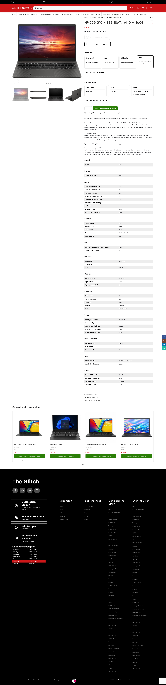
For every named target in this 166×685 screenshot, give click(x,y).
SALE (61, 513)
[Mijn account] (147, 8)
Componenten (112, 519)
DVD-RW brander (113, 546)
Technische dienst (89, 506)
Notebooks (93, 17)
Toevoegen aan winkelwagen (105, 108)
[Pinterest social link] (94, 400)
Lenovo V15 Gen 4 (56, 445)
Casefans (111, 559)
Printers (110, 592)
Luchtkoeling (112, 552)
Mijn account (64, 519)
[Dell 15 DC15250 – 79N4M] (136, 427)
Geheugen (111, 562)
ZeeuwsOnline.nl (133, 680)
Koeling (110, 549)
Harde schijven (112, 539)
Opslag (110, 536)
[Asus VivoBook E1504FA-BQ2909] (100, 427)
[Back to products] (150, 17)
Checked (87, 516)
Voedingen (111, 526)
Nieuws (62, 516)
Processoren (112, 532)
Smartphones (112, 632)
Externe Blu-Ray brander (115, 622)
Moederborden (112, 529)
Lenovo (52, 449)
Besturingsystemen (113, 648)
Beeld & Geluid (112, 635)
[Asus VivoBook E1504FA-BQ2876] (29, 427)
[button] (14, 94)
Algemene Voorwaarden (19, 680)
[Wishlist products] (143, 8)
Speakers (111, 638)
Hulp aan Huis (88, 513)
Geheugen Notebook (114, 569)
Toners (110, 599)
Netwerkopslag (112, 579)
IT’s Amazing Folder (114, 512)
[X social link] (91, 400)
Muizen (110, 589)
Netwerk (110, 575)
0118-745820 (25, 519)
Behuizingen (111, 522)
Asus (15, 449)
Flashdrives (111, 605)
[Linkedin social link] (135, 8)
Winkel (62, 509)
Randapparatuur (113, 582)
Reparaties (87, 509)
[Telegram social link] (99, 400)
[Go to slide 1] (82, 464)
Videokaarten (112, 572)
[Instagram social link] (132, 8)
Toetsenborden (112, 585)
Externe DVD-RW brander (115, 619)
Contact (86, 519)
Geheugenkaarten (113, 609)
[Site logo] (22, 8)
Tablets (110, 629)
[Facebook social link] (130, 8)
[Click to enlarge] (16, 81)
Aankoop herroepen (55, 680)
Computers (111, 516)
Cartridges (111, 595)
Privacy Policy (32, 680)
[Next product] (152, 17)
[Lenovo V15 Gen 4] (65, 427)
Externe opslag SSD (114, 615)
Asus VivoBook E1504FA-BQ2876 (25, 445)
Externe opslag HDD (114, 612)
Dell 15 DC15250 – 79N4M (129, 445)
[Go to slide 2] (83, 464)
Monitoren (111, 642)
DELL (122, 449)
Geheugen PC (112, 566)
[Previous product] (148, 17)
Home (86, 17)
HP (152, 24)
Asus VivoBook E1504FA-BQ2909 (96, 445)
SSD (109, 542)
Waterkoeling (112, 556)
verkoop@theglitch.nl (28, 541)
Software (111, 645)
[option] (46, 83)
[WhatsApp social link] (138, 8)
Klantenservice (42, 680)
